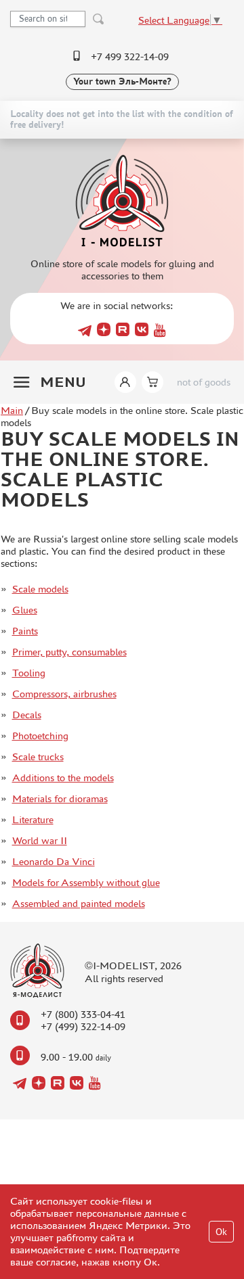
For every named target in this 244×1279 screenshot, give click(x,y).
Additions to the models (63, 777)
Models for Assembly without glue (86, 882)
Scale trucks (38, 756)
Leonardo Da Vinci (53, 861)
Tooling (28, 672)
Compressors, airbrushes (64, 693)
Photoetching (40, 735)
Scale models (40, 589)
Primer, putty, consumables (69, 651)
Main (12, 410)
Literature (33, 819)
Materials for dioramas (60, 798)
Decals (26, 714)
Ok (221, 1232)
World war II (39, 840)
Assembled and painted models (78, 903)
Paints (25, 630)
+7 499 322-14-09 (130, 56)
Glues (24, 609)
